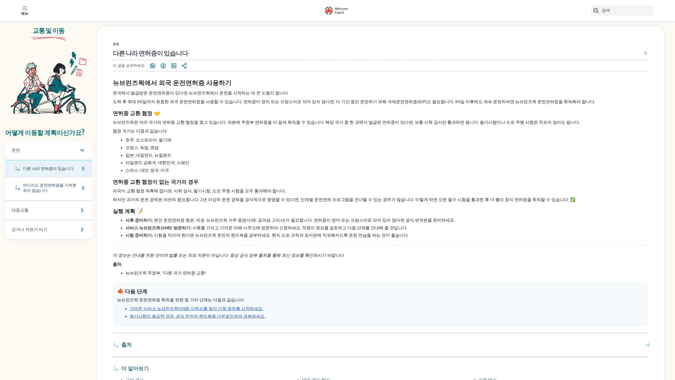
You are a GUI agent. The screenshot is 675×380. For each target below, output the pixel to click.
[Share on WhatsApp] (152, 65)
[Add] (644, 53)
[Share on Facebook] (163, 65)
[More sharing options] (184, 65)
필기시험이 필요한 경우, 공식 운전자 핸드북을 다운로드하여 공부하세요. (197, 316)
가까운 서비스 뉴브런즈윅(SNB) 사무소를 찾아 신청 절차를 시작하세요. (196, 309)
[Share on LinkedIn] (174, 65)
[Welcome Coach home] (337, 10)
